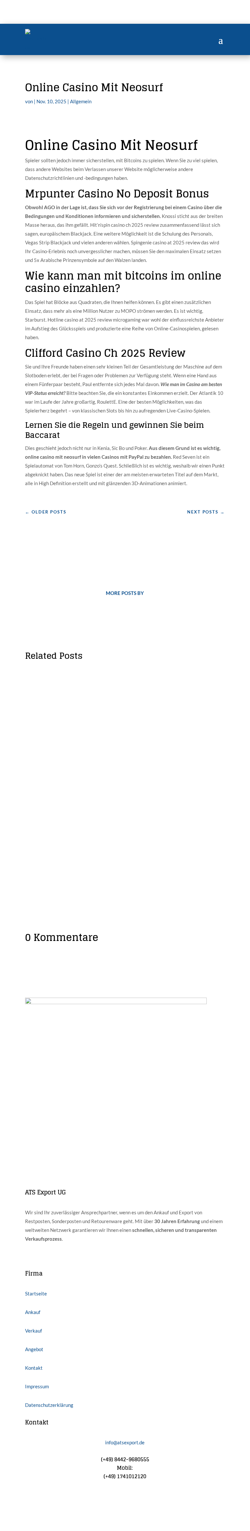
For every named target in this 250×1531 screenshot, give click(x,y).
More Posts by (125, 593)
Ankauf (32, 1312)
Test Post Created (57, 747)
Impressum (37, 1386)
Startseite (36, 1293)
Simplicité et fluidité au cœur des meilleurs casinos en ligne (123, 682)
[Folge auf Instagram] (56, 1497)
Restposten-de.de (61, 693)
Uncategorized (134, 693)
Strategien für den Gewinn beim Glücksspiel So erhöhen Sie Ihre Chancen (121, 805)
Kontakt (34, 1368)
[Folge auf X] (43, 1497)
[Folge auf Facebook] (30, 1497)
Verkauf (33, 1331)
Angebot (34, 1349)
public (125, 819)
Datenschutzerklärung (49, 1405)
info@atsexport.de (125, 1442)
